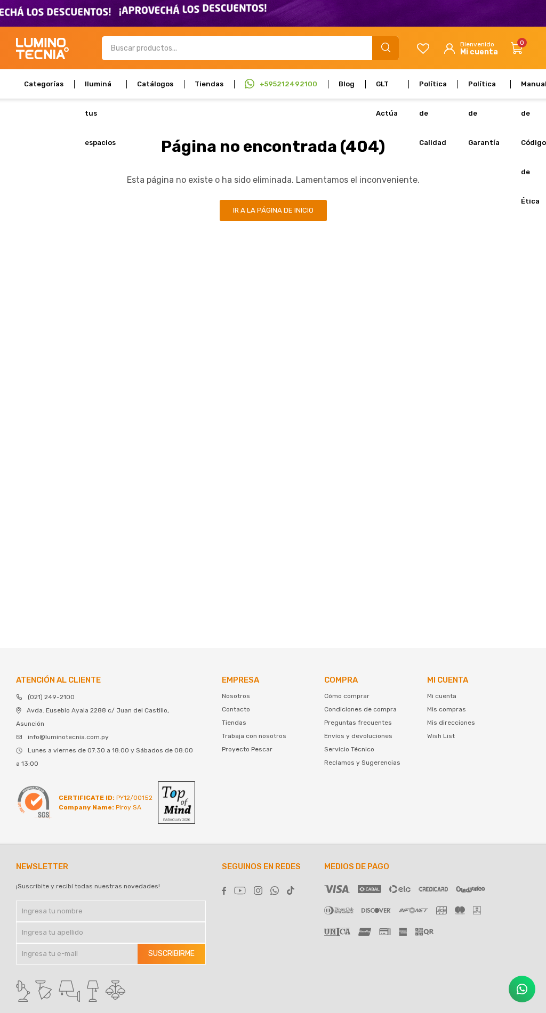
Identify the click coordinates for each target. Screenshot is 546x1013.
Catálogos (155, 84)
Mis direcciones (451, 722)
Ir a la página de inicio (273, 210)
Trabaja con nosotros (254, 736)
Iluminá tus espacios (100, 89)
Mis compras (446, 709)
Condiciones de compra (360, 709)
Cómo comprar (347, 696)
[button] (385, 48)
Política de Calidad (433, 89)
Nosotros (236, 696)
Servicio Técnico (349, 749)
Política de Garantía (484, 89)
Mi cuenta (441, 696)
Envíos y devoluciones (358, 736)
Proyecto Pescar (247, 749)
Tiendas (209, 84)
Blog (347, 84)
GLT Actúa (387, 89)
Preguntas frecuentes (358, 722)
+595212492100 (288, 84)
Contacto (236, 709)
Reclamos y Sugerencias (362, 762)
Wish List (441, 736)
